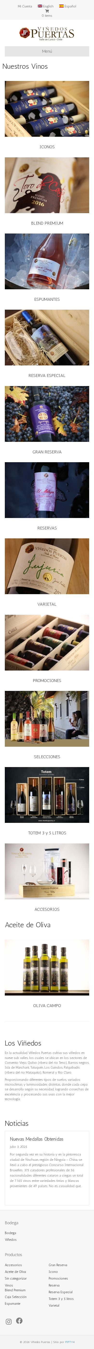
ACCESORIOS (47, 909)
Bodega (10, 1233)
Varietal (54, 1305)
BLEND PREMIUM (47, 223)
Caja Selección (16, 1297)
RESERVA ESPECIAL (47, 375)
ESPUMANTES (47, 299)
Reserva (54, 1285)
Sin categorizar (16, 1278)
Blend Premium (15, 1290)
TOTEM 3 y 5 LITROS (47, 833)
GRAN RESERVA (47, 452)
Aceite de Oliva (15, 1272)
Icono (53, 1272)
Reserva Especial (61, 1292)
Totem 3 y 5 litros (61, 1299)
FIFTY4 (69, 1342)
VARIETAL (47, 604)
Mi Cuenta (25, 6)
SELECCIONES (47, 756)
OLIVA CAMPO (47, 1005)
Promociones (58, 1278)
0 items (47, 16)
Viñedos (11, 1240)
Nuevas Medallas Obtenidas (36, 1139)
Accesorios (13, 1265)
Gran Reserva (58, 1265)
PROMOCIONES (47, 680)
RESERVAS (47, 528)
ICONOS (47, 146)
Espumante (12, 1304)
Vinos (9, 1285)
